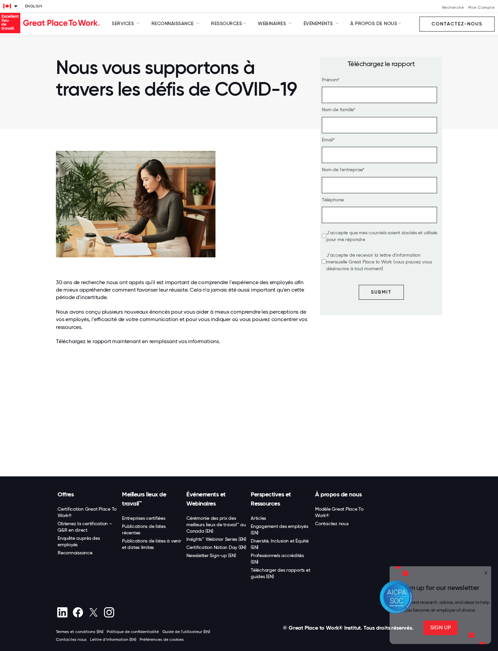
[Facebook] (77, 612)
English (33, 6)
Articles (258, 518)
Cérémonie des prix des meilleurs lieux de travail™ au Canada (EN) (216, 524)
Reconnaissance (75, 552)
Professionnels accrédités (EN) (277, 559)
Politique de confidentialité (133, 631)
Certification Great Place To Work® (87, 512)
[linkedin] (62, 612)
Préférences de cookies (162, 639)
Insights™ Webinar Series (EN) (216, 539)
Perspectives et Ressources (271, 499)
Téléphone (333, 199)
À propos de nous (338, 494)
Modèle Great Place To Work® (339, 512)
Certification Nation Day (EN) (216, 547)
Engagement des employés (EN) (279, 529)
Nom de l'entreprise (342, 169)
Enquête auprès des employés (79, 541)
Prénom (330, 79)
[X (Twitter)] (93, 612)
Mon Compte (481, 7)
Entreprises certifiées (143, 518)
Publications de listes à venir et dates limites (151, 544)
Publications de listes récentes (144, 529)
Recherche (453, 7)
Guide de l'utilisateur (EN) (186, 631)
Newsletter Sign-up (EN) (211, 555)
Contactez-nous (457, 24)
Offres (66, 494)
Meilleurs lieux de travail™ (144, 499)
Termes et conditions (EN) (79, 631)
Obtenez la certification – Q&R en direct (85, 527)
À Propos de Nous (373, 23)
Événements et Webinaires (206, 499)
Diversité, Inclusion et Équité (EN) (280, 544)
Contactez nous (332, 523)
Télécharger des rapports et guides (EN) (280, 573)
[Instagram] (109, 612)
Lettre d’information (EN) (113, 639)
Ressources (226, 23)
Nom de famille (337, 109)
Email (327, 139)
